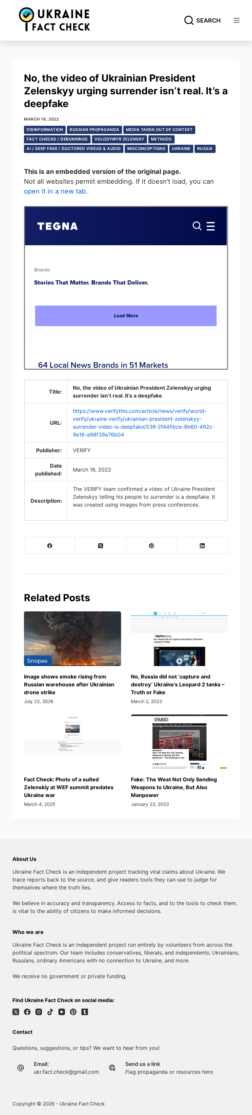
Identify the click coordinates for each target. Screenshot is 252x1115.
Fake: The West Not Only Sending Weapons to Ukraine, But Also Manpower (174, 787)
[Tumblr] (84, 1012)
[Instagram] (38, 1012)
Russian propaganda (94, 129)
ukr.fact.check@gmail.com (66, 1072)
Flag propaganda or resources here (169, 1072)
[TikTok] (50, 1012)
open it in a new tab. (56, 191)
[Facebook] (49, 545)
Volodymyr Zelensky (119, 139)
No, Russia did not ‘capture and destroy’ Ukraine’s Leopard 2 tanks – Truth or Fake (177, 684)
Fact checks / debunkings (57, 139)
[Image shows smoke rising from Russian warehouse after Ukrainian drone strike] (72, 638)
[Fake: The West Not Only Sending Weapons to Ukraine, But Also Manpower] (179, 742)
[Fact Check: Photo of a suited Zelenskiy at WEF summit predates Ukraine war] (72, 742)
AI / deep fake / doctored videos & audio (73, 148)
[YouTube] (61, 1012)
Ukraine (181, 148)
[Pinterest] (151, 545)
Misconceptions (146, 148)
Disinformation (45, 129)
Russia (205, 148)
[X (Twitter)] (100, 545)
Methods (161, 139)
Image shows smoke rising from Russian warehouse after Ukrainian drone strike (69, 684)
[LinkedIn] (202, 545)
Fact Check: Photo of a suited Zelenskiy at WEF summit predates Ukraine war (69, 787)
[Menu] (237, 20)
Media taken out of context (159, 129)
